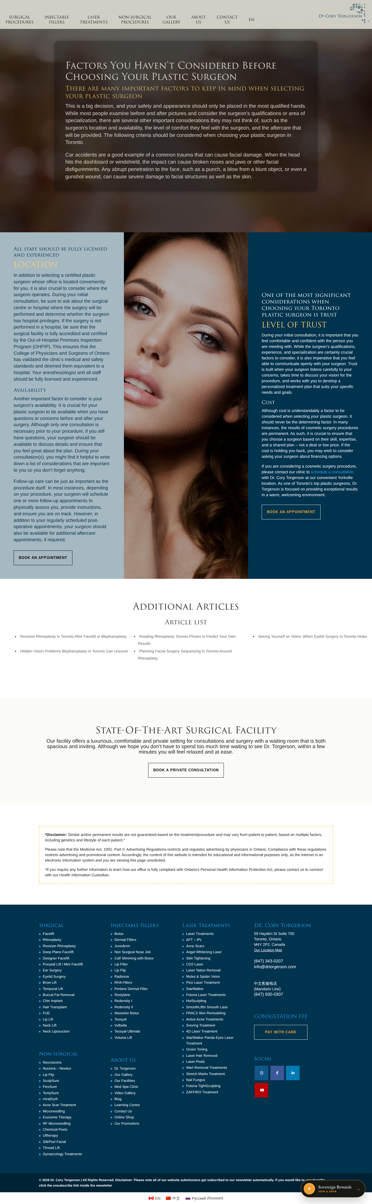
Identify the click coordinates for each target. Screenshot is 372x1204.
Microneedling (54, 1111)
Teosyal (120, 1019)
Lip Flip (48, 1075)
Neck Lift (50, 1025)
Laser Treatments (200, 934)
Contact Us (123, 1111)
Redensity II (123, 1007)
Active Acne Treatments (204, 1019)
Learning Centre (127, 1105)
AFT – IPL (194, 940)
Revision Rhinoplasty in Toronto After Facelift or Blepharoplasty (73, 636)
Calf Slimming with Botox (134, 958)
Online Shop (124, 1117)
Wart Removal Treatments (206, 1067)
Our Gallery (123, 1075)
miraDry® (50, 1099)
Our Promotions (126, 1123)
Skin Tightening (198, 958)
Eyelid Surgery (54, 976)
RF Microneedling (57, 1123)
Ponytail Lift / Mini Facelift (63, 964)
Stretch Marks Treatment (205, 1074)
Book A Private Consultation (186, 770)
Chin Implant (53, 1001)
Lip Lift (48, 1019)
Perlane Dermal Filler (131, 989)
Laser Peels (195, 1061)
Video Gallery (125, 1093)
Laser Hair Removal (201, 1056)
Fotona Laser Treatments (205, 995)
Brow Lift (50, 982)
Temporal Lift (53, 989)
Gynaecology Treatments (62, 1154)
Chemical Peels (55, 1129)
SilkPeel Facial (54, 1142)
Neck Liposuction (56, 1031)
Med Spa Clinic (126, 1087)
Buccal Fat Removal (58, 995)
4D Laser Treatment (201, 1031)
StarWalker (194, 989)
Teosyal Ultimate (127, 1031)
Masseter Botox (126, 1013)
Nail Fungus (195, 1080)
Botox (118, 934)
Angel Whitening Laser (204, 952)
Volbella (120, 1025)
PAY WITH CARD (280, 1032)
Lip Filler (121, 964)
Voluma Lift (123, 1038)
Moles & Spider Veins (203, 976)
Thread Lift (51, 1148)
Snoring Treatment (200, 1025)
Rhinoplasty (52, 940)
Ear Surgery (52, 970)
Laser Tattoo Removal (203, 970)
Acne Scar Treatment (59, 1105)
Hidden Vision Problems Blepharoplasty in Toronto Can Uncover (74, 651)
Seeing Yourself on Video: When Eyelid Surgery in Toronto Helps (312, 636)
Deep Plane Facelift (58, 952)
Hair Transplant (55, 1007)
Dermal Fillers (125, 940)
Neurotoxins (52, 1062)
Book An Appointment (43, 558)
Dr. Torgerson (125, 1068)
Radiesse (121, 976)
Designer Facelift (56, 958)
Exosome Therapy (57, 1117)
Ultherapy (50, 1135)
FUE (46, 1013)
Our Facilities (124, 1081)
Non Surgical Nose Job (132, 952)
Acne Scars (195, 946)
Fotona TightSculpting (203, 1086)
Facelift (48, 934)
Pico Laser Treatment (203, 982)
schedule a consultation (332, 472)
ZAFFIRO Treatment (202, 1092)
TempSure (51, 1093)
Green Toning (196, 1049)
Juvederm (122, 946)
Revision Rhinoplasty (59, 946)
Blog (117, 1099)
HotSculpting (196, 1001)
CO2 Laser (194, 964)
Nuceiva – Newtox (57, 1068)
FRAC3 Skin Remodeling (205, 1013)
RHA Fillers (123, 982)
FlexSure (50, 1087)
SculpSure (51, 1081)
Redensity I (123, 1001)
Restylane (122, 995)
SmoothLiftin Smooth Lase (206, 1007)
